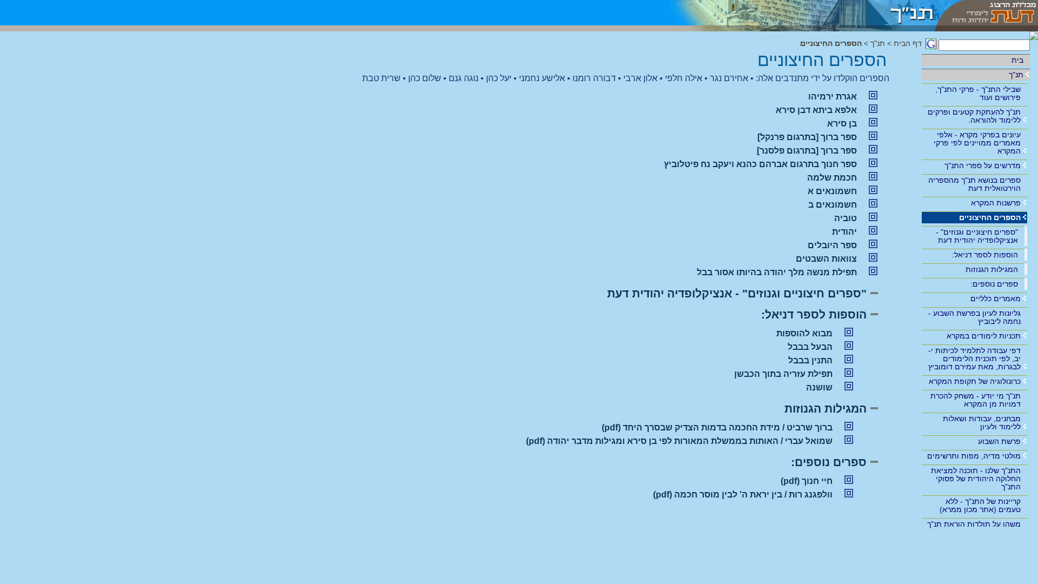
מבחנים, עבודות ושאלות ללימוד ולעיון (982, 422)
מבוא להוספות (804, 333)
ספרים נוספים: (994, 284)
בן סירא (842, 123)
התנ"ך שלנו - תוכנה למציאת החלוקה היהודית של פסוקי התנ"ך (976, 478)
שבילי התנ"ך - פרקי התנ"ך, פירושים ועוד (978, 93)
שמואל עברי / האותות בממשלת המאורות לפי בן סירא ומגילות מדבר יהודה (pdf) (679, 441)
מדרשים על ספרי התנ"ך (982, 165)
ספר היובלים (832, 245)
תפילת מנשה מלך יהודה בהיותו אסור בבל (777, 272)
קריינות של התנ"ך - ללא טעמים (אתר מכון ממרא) (980, 505)
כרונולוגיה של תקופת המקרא (975, 381)
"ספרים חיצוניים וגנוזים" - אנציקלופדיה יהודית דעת (977, 236)
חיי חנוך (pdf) (807, 481)
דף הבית (908, 43)
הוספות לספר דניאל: (985, 254)
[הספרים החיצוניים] (794, 12)
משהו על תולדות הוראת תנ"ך (974, 524)
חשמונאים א (832, 191)
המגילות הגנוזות (992, 269)
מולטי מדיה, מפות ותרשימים (974, 456)
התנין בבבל (810, 360)
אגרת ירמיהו (832, 96)
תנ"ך (1016, 74)
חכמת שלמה (832, 177)
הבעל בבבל (810, 346)
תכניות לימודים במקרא (984, 335)
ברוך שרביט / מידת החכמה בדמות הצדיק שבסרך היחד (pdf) (717, 427)
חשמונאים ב (832, 204)
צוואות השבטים (826, 258)
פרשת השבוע (999, 441)
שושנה (819, 387)
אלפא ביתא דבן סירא (816, 110)
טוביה (845, 218)
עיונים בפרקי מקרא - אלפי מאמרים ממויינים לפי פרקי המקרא (977, 142)
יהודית (844, 231)
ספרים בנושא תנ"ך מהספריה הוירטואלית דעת (974, 184)
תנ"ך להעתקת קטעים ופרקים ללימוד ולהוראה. (974, 116)
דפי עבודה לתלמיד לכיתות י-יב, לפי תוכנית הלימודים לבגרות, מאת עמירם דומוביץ (974, 358)
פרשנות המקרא (996, 202)
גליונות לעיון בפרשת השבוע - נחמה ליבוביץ (974, 317)
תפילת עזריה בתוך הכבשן (783, 374)
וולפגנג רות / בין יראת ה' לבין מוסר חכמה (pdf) (743, 494)
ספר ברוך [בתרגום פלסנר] (807, 150)
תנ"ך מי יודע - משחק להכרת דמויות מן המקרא (975, 399)
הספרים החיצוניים (990, 217)
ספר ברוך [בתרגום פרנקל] (807, 137)
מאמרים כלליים (995, 298)
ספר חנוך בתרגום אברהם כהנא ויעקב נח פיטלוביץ (760, 164)
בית (1017, 60)
